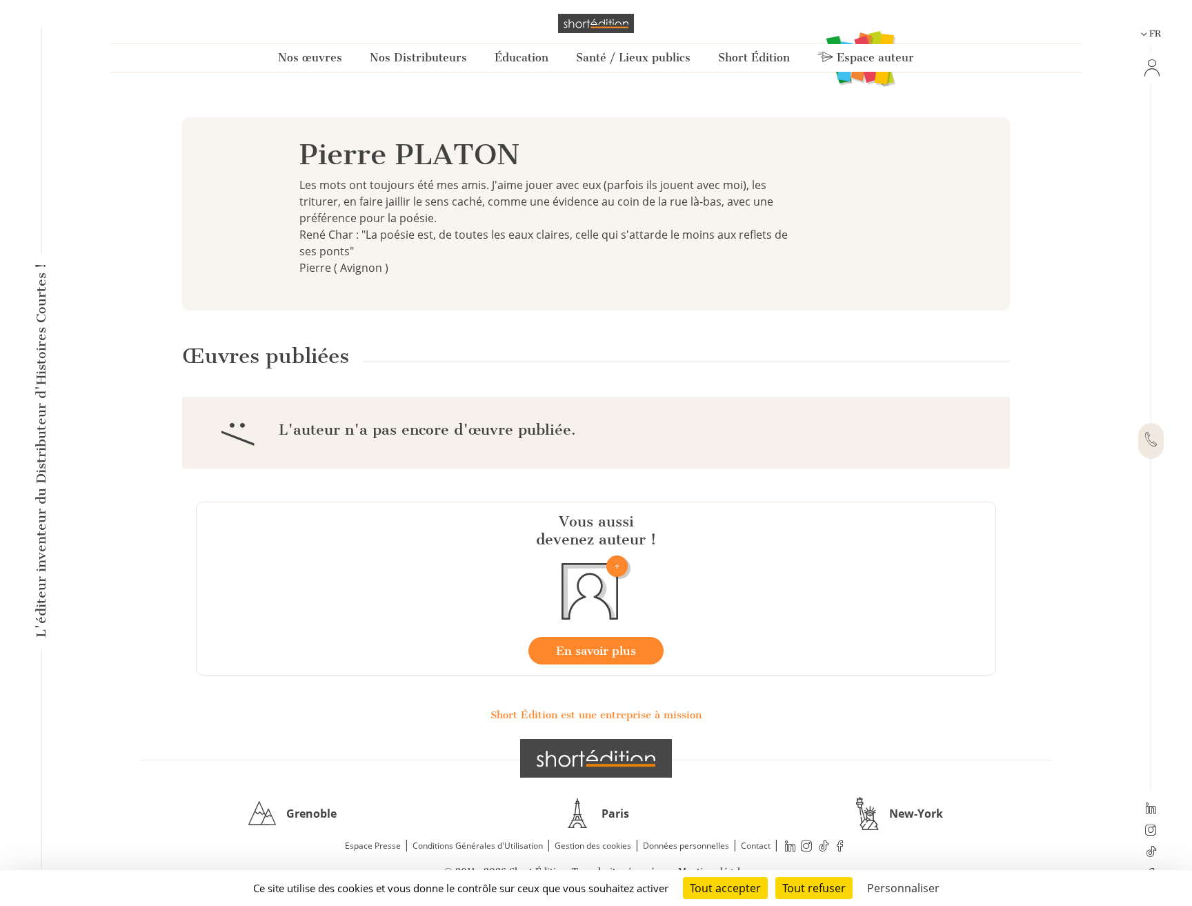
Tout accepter (725, 888)
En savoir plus (596, 651)
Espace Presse (373, 845)
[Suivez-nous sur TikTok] (1151, 853)
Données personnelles (686, 845)
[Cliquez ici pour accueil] (596, 758)
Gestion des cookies (593, 845)
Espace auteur (873, 57)
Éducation (521, 57)
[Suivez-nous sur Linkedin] (1151, 809)
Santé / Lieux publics (633, 57)
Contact (756, 845)
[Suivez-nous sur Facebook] (840, 846)
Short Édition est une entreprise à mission (596, 715)
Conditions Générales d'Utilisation (478, 845)
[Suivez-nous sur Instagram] (1151, 831)
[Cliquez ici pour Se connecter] (1150, 67)
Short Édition (754, 57)
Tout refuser (814, 888)
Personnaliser (903, 888)
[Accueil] (596, 23)
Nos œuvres (310, 57)
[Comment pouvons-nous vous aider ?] (1151, 441)
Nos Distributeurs (418, 57)
